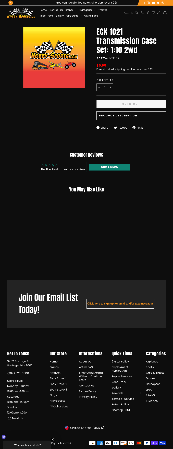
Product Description (118, 115)
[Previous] (10, 3)
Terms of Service (123, 399)
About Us (85, 361)
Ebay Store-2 (58, 384)
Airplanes (152, 361)
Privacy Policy (88, 397)
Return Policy (87, 391)
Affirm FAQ (86, 367)
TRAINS (150, 395)
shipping (120, 69)
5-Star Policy (120, 361)
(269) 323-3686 (18, 373)
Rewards (117, 393)
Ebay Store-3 (58, 389)
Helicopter (153, 384)
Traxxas (102, 10)
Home (43, 10)
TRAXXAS (152, 401)
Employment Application (120, 368)
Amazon (55, 372)
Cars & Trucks (155, 372)
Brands (70, 10)
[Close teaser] (52, 439)
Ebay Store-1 (58, 378)
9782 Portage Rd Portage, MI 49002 (20, 363)
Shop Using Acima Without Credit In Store (91, 376)
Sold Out (21, 263)
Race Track (46, 15)
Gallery (60, 15)
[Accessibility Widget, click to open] (4, 437)
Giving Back (91, 15)
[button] (27, 445)
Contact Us (56, 10)
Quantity (105, 80)
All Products (57, 401)
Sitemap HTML (121, 410)
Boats (150, 367)
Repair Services (122, 376)
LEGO (149, 389)
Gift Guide (72, 15)
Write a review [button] (109, 167)
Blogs (53, 395)
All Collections (59, 406)
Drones (150, 378)
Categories (86, 10)
